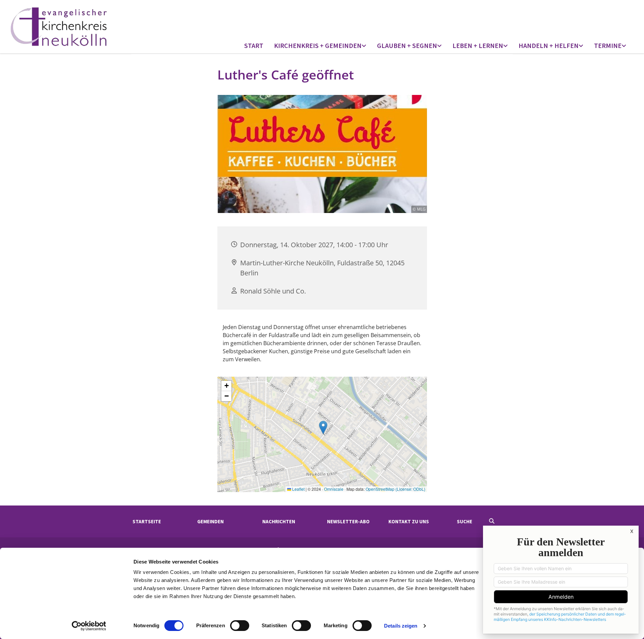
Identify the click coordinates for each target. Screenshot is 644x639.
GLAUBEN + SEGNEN (407, 45)
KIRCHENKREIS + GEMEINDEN (318, 45)
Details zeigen (400, 626)
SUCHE (464, 521)
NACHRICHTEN (278, 521)
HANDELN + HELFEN (549, 45)
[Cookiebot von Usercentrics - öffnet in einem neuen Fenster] (89, 626)
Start (253, 45)
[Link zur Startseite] (86, 27)
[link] (320, 46)
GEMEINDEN (210, 521)
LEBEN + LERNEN (477, 45)
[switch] (239, 625)
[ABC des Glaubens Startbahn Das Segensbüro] (440, 46)
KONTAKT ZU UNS (408, 521)
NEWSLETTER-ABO (348, 521)
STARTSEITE (146, 521)
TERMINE (608, 45)
